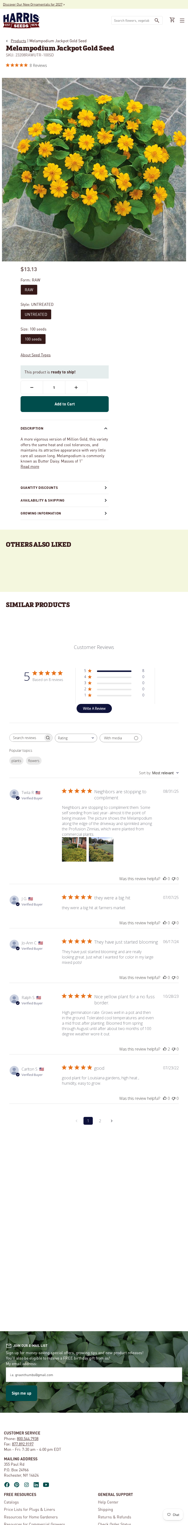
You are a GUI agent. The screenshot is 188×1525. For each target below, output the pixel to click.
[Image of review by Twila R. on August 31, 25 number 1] (74, 849)
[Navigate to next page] (111, 1121)
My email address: (21, 1363)
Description (32, 428)
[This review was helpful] (164, 1049)
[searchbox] (26, 738)
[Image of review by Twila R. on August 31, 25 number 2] (101, 849)
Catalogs (11, 1501)
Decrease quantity (32, 387)
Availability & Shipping (43, 500)
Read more (30, 466)
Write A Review (94, 708)
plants (16, 760)
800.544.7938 (27, 1438)
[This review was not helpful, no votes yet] (173, 878)
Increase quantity (76, 387)
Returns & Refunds (114, 1516)
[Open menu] (181, 20)
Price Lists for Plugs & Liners (29, 1509)
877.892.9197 (23, 1443)
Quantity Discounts (39, 487)
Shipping (105, 1509)
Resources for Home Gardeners (31, 1516)
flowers (33, 760)
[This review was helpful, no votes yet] (164, 878)
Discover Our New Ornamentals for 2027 (32, 4)
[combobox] (132, 20)
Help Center (108, 1501)
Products (18, 40)
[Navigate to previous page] (76, 1121)
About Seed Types (36, 354)
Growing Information (41, 513)
